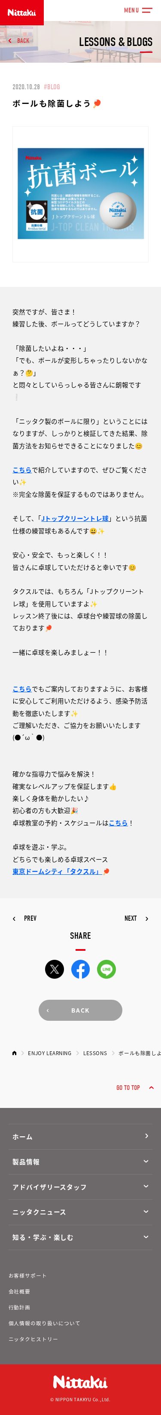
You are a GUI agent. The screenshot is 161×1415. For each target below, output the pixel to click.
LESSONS (95, 1052)
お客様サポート (28, 1275)
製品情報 (26, 1161)
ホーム (22, 1136)
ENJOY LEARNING (49, 1052)
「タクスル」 (83, 871)
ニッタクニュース (39, 1211)
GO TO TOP (128, 1088)
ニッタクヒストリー (33, 1338)
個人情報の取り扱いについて (45, 1323)
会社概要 (20, 1291)
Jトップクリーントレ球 (75, 518)
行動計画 (20, 1307)
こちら (22, 469)
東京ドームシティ (38, 871)
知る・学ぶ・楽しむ (43, 1237)
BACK (23, 41)
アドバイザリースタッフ (49, 1186)
